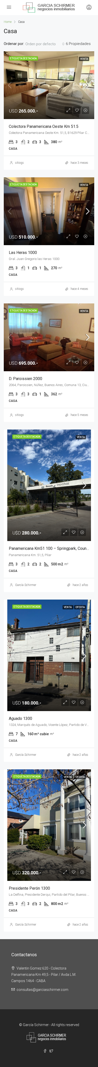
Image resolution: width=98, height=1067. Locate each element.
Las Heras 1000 (23, 252)
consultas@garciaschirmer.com (42, 990)
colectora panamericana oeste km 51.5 (43, 126)
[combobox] (45, 44)
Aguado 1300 (20, 718)
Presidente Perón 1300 (29, 888)
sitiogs (19, 163)
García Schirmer (25, 585)
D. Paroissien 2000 (25, 378)
